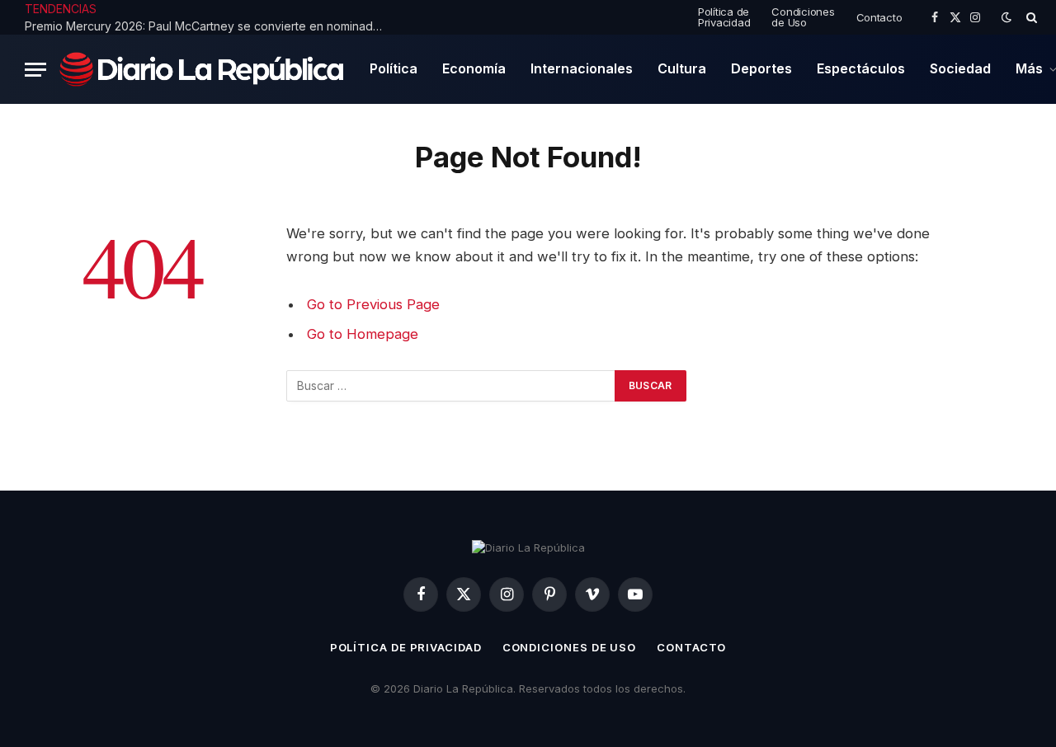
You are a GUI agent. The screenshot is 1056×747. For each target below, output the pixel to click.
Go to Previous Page (373, 304)
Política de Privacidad (724, 17)
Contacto (879, 17)
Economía (474, 68)
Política (393, 68)
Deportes (761, 68)
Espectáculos (861, 68)
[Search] (1030, 17)
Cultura (682, 68)
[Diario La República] (202, 69)
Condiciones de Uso (802, 17)
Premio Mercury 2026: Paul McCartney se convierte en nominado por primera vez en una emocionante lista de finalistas (210, 26)
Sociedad (960, 68)
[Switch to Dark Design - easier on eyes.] (1006, 17)
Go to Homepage (362, 334)
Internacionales (581, 68)
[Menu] (35, 69)
